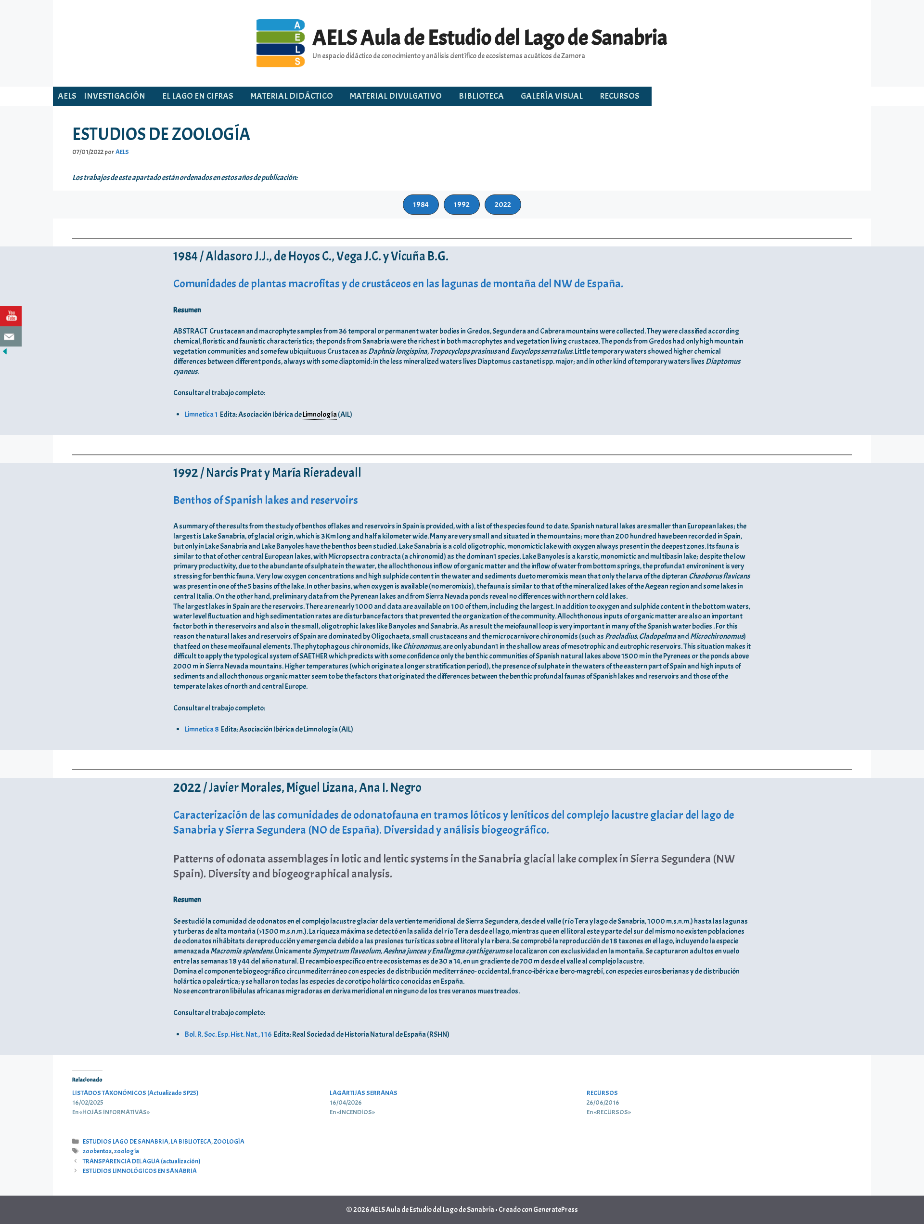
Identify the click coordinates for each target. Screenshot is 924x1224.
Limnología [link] (320, 414)
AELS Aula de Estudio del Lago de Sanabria (489, 38)
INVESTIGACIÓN (114, 96)
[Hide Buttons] (5, 354)
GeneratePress (555, 1209)
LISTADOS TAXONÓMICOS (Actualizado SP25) (135, 1093)
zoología (126, 1151)
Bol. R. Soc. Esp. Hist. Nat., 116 (228, 1034)
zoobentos (97, 1151)
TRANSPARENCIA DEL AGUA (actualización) (141, 1161)
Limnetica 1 (201, 414)
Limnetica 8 (202, 729)
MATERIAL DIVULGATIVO (396, 96)
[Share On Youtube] (11, 316)
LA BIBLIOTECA (191, 1141)
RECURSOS (620, 96)
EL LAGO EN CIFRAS (197, 96)
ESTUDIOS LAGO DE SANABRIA (125, 1141)
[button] (421, 204)
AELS (67, 96)
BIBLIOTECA (481, 96)
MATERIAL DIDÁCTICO (291, 96)
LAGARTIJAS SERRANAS (364, 1093)
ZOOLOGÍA (229, 1141)
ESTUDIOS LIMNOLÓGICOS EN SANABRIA (140, 1171)
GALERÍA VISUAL (552, 96)
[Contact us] (11, 336)
